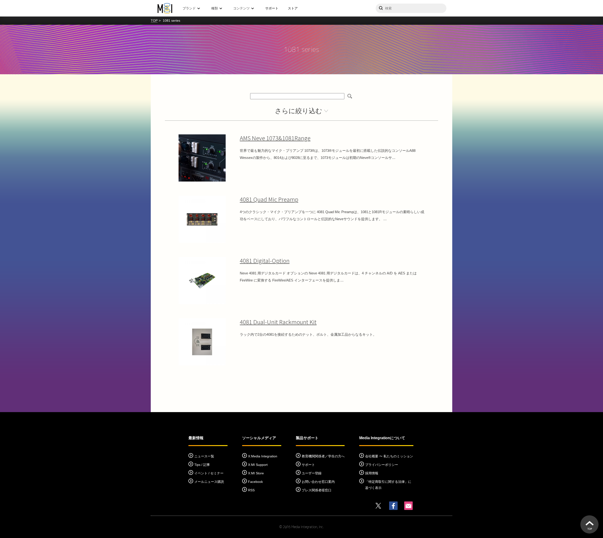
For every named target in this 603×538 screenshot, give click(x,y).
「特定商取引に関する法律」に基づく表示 (388, 485)
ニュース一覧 (204, 456)
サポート (271, 8)
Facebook (255, 482)
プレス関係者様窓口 (316, 490)
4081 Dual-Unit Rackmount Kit (278, 322)
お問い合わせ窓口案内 (318, 482)
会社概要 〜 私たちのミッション (389, 456)
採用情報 (371, 473)
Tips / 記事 (202, 465)
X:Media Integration (262, 456)
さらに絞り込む (298, 111)
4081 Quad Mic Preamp (269, 199)
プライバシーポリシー (381, 465)
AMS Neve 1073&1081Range (275, 138)
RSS (251, 490)
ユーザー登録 (312, 473)
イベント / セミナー (209, 473)
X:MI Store (256, 473)
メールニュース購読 (209, 482)
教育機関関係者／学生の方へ (323, 456)
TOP (154, 20)
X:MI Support (258, 465)
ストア (293, 8)
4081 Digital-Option (264, 260)
